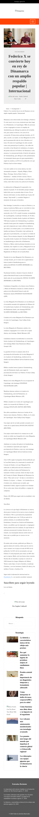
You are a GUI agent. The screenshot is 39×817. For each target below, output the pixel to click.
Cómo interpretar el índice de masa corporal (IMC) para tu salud (26, 697)
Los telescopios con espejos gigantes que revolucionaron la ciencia (26, 761)
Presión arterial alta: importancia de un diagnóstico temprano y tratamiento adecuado (26, 680)
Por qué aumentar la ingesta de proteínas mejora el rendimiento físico (24, 660)
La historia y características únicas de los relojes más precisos (25, 643)
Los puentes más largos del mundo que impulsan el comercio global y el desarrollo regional (26, 744)
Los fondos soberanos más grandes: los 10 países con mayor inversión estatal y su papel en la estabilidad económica (18, 796)
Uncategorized (19, 51)
